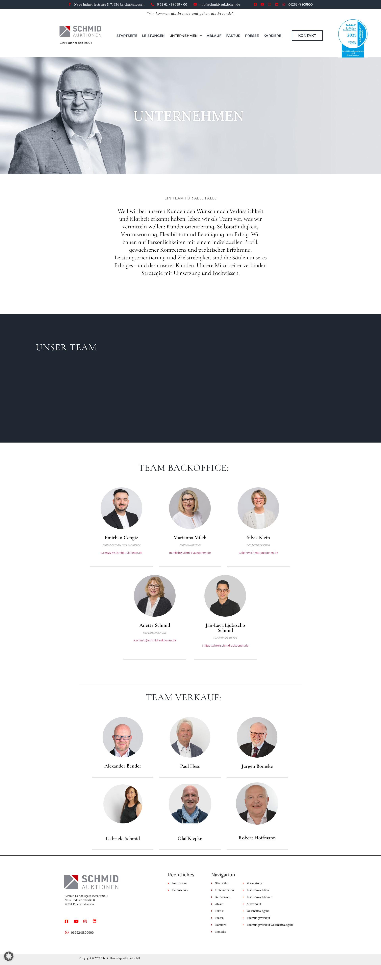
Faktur (233, 36)
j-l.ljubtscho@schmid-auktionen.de (225, 645)
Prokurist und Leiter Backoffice (121, 545)
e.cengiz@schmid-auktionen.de (121, 553)
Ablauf (214, 36)
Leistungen (153, 36)
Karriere (272, 36)
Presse (252, 36)
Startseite (126, 36)
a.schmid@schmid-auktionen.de (154, 640)
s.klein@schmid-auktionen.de (258, 553)
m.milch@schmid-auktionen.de (190, 553)
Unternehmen (183, 36)
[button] (8, 956)
